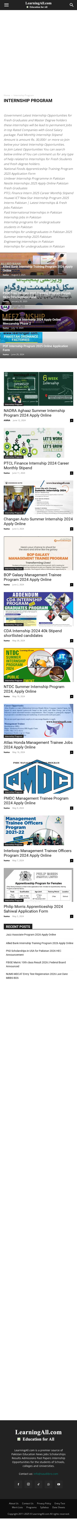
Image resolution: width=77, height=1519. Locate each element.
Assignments (57, 108)
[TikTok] (38, 1484)
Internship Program (13, 404)
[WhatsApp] (48, 1484)
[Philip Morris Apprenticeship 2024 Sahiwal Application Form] (38, 885)
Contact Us (27, 1503)
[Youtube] (58, 1484)
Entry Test (60, 1503)
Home (7, 95)
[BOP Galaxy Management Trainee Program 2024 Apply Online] (38, 553)
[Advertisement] (38, 53)
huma (6, 274)
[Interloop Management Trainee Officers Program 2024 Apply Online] (38, 830)
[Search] (72, 5)
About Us (14, 1503)
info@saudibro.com (46, 1474)
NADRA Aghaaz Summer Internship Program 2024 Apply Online (34, 413)
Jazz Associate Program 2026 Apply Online (31, 934)
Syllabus (44, 1507)
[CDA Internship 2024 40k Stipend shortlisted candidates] (38, 609)
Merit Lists (17, 1507)
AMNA (7, 420)
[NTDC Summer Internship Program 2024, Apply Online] (38, 665)
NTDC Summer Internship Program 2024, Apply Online (34, 689)
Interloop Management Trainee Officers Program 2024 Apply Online (38, 853)
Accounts (9, 108)
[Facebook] (18, 1484)
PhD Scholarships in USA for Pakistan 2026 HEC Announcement (33, 952)
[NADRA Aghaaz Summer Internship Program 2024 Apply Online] (38, 389)
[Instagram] (28, 1484)
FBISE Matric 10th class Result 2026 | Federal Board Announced (36, 964)
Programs (31, 1507)
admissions (23, 108)
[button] (6, 5)
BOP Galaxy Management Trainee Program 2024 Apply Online (32, 577)
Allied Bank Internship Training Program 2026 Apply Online (39, 943)
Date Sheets (58, 1507)
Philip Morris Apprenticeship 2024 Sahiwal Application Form (33, 908)
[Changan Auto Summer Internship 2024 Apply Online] (38, 497)
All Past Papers (40, 108)
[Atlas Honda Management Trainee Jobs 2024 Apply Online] (38, 721)
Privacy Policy (44, 1503)
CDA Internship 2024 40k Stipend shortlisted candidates (33, 633)
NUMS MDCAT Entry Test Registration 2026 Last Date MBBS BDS (37, 975)
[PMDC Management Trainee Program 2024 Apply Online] (38, 777)
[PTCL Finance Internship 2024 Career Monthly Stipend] (38, 443)
